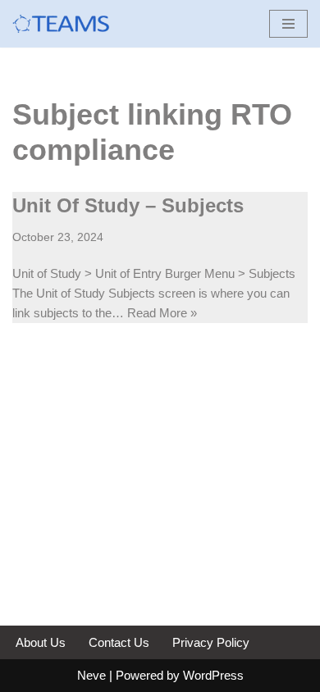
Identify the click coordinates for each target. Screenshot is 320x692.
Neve (91, 675)
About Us (41, 642)
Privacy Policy (210, 642)
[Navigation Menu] (288, 24)
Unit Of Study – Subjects (128, 205)
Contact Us (119, 642)
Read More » (162, 313)
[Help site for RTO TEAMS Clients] (61, 23)
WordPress (213, 675)
